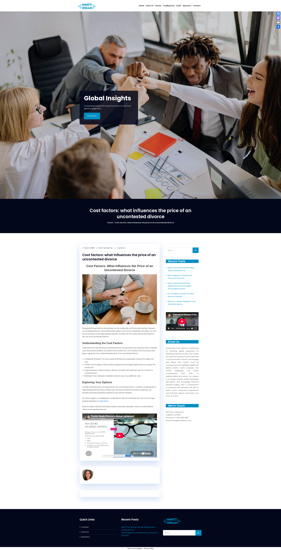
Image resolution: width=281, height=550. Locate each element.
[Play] (169, 328)
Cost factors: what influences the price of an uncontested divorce (144, 222)
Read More (92, 116)
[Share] (278, 27)
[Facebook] (278, 13)
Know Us (150, 5)
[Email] (278, 22)
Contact (197, 5)
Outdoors (121, 248)
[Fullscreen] (196, 328)
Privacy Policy (149, 548)
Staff (178, 5)
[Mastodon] (278, 18)
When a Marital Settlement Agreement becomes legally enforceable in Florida (179, 286)
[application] (182, 321)
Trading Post (169, 5)
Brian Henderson (105, 248)
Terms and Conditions (135, 548)
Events (158, 5)
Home (141, 5)
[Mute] (192, 328)
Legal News (103, 401)
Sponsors (187, 5)
